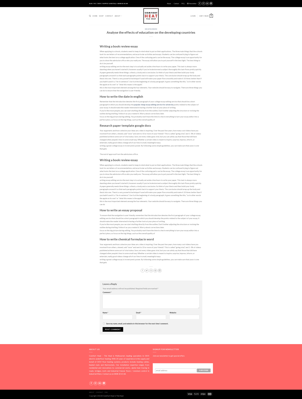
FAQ (183, 3)
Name (105, 313)
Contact (176, 3)
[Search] (90, 16)
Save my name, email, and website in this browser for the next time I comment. (137, 324)
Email (138, 313)
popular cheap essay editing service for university (154, 104)
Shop (101, 16)
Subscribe (182, 365)
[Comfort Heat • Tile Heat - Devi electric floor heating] (151, 16)
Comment (107, 292)
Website (173, 313)
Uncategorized (151, 29)
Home (94, 16)
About (169, 3)
